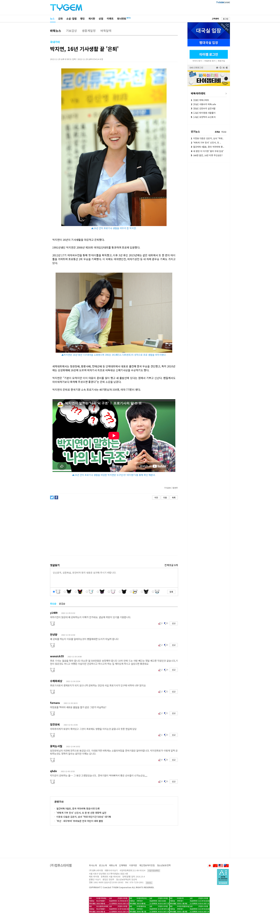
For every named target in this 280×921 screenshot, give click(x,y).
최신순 (53, 603)
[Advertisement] (114, 527)
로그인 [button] (225, 18)
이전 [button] (156, 497)
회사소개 (93, 865)
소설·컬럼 (71, 18)
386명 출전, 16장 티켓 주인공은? (206, 155)
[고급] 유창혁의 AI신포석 (203, 117)
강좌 (60, 18)
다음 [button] (165, 497)
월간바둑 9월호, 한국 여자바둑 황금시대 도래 (77, 808)
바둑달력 (105, 30)
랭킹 (82, 18)
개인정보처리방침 (147, 865)
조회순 (217, 131)
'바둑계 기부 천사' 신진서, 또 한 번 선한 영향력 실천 (81, 812)
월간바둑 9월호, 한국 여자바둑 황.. (207, 146)
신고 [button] (173, 623)
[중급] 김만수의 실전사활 (203, 108)
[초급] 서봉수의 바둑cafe (203, 104)
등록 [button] (171, 591)
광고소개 (103, 865)
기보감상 (71, 30)
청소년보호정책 (164, 865)
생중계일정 (89, 30)
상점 (101, 18)
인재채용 (123, 865)
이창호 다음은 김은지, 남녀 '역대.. (207, 138)
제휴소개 (113, 865)
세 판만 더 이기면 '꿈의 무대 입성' (207, 151)
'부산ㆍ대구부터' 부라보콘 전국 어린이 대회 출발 (79, 821)
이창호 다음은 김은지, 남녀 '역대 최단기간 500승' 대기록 (83, 816)
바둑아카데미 (198, 93)
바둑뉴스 (55, 30)
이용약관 (133, 865)
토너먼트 (121, 18)
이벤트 (110, 18)
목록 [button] (173, 497)
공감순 (62, 603)
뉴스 (52, 18)
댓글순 (224, 131)
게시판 (91, 18)
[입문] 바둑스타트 (200, 100)
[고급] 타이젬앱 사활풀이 (203, 112)
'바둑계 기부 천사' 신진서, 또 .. (206, 142)
